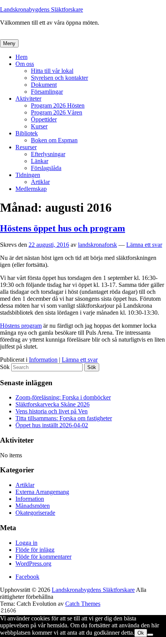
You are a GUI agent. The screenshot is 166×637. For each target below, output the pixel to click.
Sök (5, 367)
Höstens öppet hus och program (62, 228)
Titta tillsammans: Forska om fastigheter (63, 418)
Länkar (39, 161)
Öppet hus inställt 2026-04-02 (51, 425)
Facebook (27, 576)
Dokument (44, 84)
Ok (140, 633)
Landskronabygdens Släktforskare (41, 9)
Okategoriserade (35, 512)
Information (43, 359)
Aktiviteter (28, 98)
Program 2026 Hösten (58, 105)
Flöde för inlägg (34, 549)
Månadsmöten (32, 505)
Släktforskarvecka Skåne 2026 (52, 404)
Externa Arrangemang (42, 492)
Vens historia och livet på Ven (51, 411)
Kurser (39, 126)
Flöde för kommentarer (43, 556)
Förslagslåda (46, 168)
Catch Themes (82, 603)
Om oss (24, 64)
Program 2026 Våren (56, 112)
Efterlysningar (48, 154)
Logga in (26, 542)
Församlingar (47, 91)
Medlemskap (31, 188)
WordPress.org (33, 563)
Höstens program (21, 325)
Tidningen (27, 175)
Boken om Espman (54, 140)
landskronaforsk (97, 244)
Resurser (26, 147)
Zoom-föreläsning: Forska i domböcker (63, 397)
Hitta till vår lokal (52, 70)
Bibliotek (26, 133)
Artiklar (40, 182)
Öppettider (44, 119)
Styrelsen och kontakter (59, 77)
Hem (21, 57)
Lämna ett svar (144, 244)
